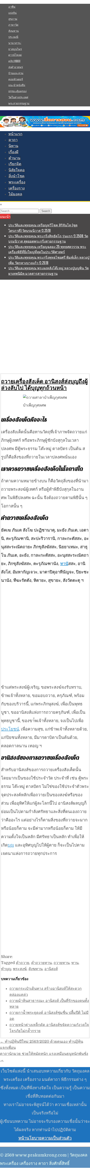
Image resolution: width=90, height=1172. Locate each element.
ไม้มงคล (15, 194)
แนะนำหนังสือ (16, 85)
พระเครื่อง (17, 182)
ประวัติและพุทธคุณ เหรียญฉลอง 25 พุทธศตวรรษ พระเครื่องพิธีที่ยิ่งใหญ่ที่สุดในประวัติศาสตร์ (47, 249)
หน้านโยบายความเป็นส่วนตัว (45, 1138)
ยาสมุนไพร (15, 49)
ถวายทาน (61, 963)
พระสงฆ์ (20, 969)
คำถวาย (22, 963)
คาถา (13, 140)
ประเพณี (13, 37)
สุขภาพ (12, 19)
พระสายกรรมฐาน (18, 103)
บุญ (11, 845)
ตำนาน (14, 158)
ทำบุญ (6, 969)
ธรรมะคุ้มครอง (17, 91)
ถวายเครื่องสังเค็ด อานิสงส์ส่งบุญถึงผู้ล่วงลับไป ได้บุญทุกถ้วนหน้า (44, 384)
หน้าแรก (15, 134)
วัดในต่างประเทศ (18, 97)
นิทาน (13, 146)
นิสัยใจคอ (17, 170)
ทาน (64, 563)
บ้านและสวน (15, 73)
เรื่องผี (13, 152)
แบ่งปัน (12, 13)
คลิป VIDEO (14, 61)
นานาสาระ (14, 43)
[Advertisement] (45, 326)
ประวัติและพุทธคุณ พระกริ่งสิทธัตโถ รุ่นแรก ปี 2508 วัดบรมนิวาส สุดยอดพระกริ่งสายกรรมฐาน (48, 238)
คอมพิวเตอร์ (15, 79)
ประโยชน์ (10, 729)
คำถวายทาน (41, 963)
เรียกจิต (15, 164)
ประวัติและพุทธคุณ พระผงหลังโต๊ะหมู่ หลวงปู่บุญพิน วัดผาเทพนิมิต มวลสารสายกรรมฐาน (48, 270)
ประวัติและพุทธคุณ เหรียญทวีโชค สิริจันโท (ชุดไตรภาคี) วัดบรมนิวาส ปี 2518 (42, 227)
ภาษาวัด (13, 25)
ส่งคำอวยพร (15, 67)
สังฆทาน (13, 31)
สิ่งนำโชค (16, 176)
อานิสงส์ (51, 969)
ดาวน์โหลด (15, 55)
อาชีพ (11, 7)
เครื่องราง (17, 188)
